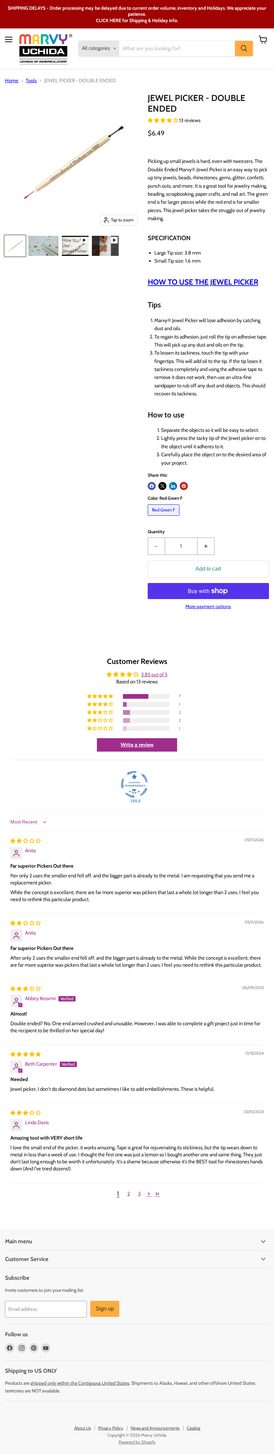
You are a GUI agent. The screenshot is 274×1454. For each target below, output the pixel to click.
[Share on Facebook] (152, 486)
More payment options (208, 606)
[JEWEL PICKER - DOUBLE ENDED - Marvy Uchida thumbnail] (15, 246)
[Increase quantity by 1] (206, 546)
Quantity (156, 531)
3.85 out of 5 (154, 675)
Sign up (105, 1309)
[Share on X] (162, 486)
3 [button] (139, 1194)
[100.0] (134, 784)
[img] (25, 841)
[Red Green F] (164, 517)
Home (11, 81)
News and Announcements (155, 1428)
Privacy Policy (110, 1428)
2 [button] (128, 1194)
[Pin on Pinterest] (184, 486)
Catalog (193, 1428)
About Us (82, 1428)
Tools (31, 81)
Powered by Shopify (137, 1442)
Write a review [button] (137, 745)
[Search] (244, 48)
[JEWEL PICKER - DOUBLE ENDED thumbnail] (75, 246)
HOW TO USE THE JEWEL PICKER (203, 282)
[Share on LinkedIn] (173, 486)
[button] (163, 120)
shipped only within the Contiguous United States (79, 1383)
